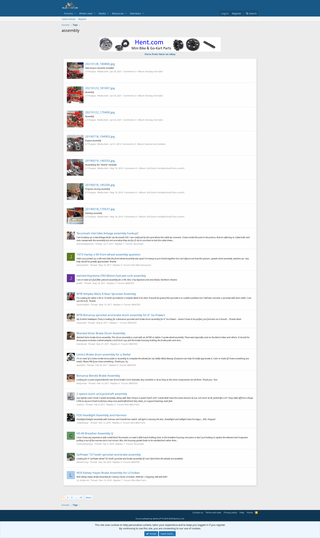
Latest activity (69, 19)
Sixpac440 (81, 322)
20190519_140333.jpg (100, 161)
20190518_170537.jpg (100, 209)
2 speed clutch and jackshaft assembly (101, 394)
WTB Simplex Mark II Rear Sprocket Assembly (106, 294)
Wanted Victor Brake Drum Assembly (100, 333)
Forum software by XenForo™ (160, 518)
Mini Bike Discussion (141, 264)
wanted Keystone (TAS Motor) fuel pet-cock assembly (111, 276)
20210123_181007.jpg (100, 88)
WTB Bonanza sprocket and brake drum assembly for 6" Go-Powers (120, 315)
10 (81, 497)
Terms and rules (213, 512)
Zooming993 (82, 304)
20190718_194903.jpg (100, 136)
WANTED (129, 283)
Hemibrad (81, 343)
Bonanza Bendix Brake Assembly (98, 375)
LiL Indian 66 (82, 480)
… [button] (76, 497)
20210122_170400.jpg (100, 112)
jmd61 (79, 283)
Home (250, 512)
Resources (118, 13)
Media (102, 13)
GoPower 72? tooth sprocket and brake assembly (108, 454)
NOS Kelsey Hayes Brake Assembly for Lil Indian (108, 473)
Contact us (197, 512)
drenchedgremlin (85, 243)
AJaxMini (80, 365)
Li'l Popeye (90, 71)
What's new (85, 13)
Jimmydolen (82, 264)
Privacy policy (230, 512)
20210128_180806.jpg (100, 64)
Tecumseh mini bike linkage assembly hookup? (107, 233)
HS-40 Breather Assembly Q (94, 433)
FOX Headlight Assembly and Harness (101, 415)
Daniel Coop (82, 462)
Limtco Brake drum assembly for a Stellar (103, 354)
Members (135, 13)
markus (80, 404)
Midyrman (81, 383)
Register (82, 19)
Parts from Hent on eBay (160, 54)
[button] (75, 13)
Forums (68, 13)
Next (88, 497)
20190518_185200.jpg (100, 185)
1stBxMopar (82, 422)
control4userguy (84, 443)
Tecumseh (138, 243)
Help (242, 512)
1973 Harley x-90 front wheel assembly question (108, 254)
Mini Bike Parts (132, 404)
